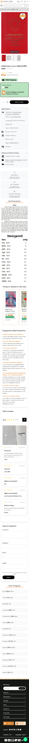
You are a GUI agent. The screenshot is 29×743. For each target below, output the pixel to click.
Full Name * (5, 543)
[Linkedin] (18, 729)
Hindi (8, 9)
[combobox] (14, 5)
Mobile (4, 563)
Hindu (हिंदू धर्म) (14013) (7, 591)
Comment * (5, 530)
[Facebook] (10, 729)
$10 (6, 87)
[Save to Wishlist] (8, 69)
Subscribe (22, 688)
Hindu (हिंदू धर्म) (13, 9)
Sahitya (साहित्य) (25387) (8, 647)
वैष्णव (17, 9)
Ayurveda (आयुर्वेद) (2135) (8, 610)
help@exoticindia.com (14, 382)
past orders (8, 391)
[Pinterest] (14, 729)
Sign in (18, 1)
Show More (17, 457)
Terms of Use (18, 572)
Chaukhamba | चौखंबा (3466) (9, 616)
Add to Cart (19, 102)
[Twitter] (12, 729)
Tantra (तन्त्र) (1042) (7, 597)
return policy (5, 359)
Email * (4, 552)
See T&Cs (18, 178)
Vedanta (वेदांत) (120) (7, 672)
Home (2, 9)
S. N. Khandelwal (15, 117)
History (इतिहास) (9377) (8, 653)
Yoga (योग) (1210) (6, 629)
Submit (8, 577)
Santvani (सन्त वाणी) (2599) (9, 666)
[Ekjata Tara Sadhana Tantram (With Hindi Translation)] (11, 307)
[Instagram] (16, 729)
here (18, 389)
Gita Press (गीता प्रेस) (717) (9, 641)
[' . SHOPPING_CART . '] (25, 1)
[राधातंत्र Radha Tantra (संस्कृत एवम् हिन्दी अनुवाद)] (3, 58)
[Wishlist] (22, 1)
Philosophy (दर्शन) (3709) (8, 660)
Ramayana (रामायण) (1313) (9, 635)
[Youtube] (20, 729)
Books (5, 9)
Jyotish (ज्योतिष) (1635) (7, 622)
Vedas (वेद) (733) (6, 604)
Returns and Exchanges (13, 160)
